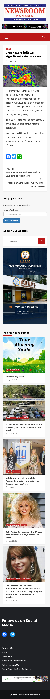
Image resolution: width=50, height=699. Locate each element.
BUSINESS (10, 418)
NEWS (8, 49)
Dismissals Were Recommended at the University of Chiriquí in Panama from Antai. (24, 427)
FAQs (4, 652)
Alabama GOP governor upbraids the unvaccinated (26, 183)
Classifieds (7, 656)
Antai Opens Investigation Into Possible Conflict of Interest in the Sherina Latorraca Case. (22, 481)
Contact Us (7, 648)
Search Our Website (15, 230)
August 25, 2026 (12, 380)
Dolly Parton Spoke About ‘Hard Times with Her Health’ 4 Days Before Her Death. (24, 535)
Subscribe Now (11, 220)
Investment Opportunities (14, 660)
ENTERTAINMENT (12, 370)
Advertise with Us (10, 664)
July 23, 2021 (13, 61)
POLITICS (16, 471)
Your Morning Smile (15, 376)
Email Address (10, 209)
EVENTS (19, 418)
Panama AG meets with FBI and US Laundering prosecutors (23, 172)
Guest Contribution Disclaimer (16, 669)
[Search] (43, 36)
